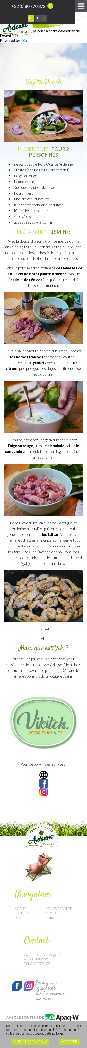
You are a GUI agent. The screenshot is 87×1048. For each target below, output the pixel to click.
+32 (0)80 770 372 (28, 6)
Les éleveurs (25, 913)
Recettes (22, 918)
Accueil (21, 909)
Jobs (50, 918)
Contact (53, 913)
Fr (31, 18)
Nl (37, 18)
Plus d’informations (30, 1042)
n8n (24, 40)
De (44, 18)
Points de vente (59, 909)
